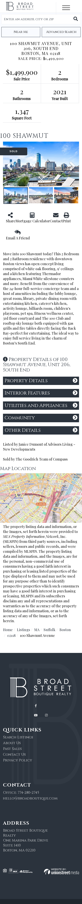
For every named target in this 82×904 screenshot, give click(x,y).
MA (36, 629)
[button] (76, 19)
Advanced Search (61, 32)
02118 (11, 635)
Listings (23, 629)
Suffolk (49, 629)
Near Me (21, 32)
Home (8, 629)
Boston (65, 629)
